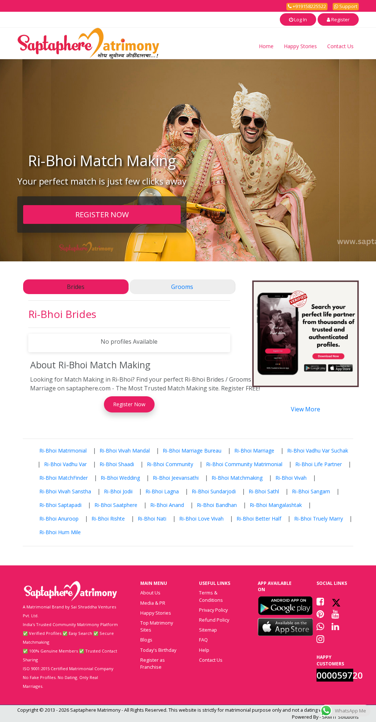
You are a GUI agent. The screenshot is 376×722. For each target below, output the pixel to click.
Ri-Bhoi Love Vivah (201, 518)
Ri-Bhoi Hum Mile (60, 532)
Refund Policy (214, 619)
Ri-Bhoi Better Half (258, 518)
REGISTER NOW (102, 214)
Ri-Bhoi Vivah (291, 477)
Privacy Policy (213, 610)
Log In (300, 19)
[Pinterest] (320, 614)
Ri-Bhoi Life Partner (318, 464)
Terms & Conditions (211, 596)
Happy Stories (300, 46)
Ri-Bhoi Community (170, 464)
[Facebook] (320, 601)
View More (305, 409)
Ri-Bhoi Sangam (311, 491)
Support (347, 6)
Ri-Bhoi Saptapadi (60, 504)
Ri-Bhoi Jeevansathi (176, 477)
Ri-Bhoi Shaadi (117, 464)
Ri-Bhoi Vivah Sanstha (65, 491)
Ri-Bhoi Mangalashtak (276, 504)
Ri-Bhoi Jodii (118, 491)
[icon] (285, 605)
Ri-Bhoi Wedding (120, 477)
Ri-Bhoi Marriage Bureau (192, 450)
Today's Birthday (158, 650)
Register (340, 19)
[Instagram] (320, 639)
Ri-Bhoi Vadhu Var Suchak (317, 450)
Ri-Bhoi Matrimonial (63, 450)
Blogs (146, 639)
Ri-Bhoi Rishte (108, 518)
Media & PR (152, 603)
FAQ (203, 639)
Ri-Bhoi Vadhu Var (65, 464)
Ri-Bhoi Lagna (162, 491)
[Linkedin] (335, 626)
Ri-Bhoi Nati (152, 518)
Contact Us (340, 46)
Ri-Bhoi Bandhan (217, 504)
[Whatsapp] (320, 626)
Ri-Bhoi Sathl (264, 491)
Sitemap (208, 629)
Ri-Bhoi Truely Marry (318, 518)
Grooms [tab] (182, 287)
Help (204, 650)
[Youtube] (335, 614)
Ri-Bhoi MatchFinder (63, 477)
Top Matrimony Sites (156, 626)
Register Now (129, 404)
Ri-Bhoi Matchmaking (237, 477)
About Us (150, 592)
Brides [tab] (75, 287)
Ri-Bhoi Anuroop (59, 518)
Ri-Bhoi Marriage (254, 450)
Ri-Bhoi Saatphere (115, 504)
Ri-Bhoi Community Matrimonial (244, 464)
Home (266, 46)
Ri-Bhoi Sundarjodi (214, 491)
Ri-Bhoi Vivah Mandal (125, 450)
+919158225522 (309, 6)
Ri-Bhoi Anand (167, 504)
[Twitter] (336, 601)
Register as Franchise (152, 663)
